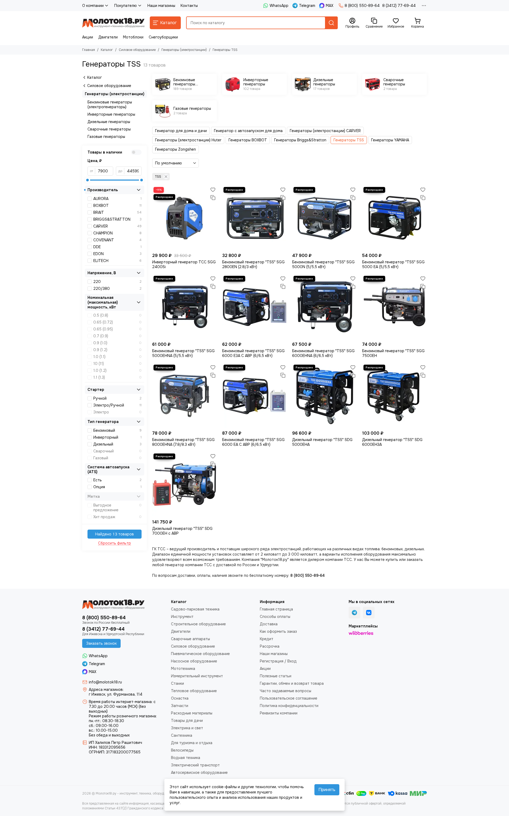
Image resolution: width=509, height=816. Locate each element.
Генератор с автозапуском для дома (248, 130)
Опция (117, 487)
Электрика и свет (187, 728)
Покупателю (125, 5)
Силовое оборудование (137, 50)
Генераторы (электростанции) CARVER (325, 130)
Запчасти (179, 705)
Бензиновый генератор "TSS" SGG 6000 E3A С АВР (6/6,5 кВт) (253, 353)
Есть (117, 480)
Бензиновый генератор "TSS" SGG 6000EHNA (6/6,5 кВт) (323, 353)
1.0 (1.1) (117, 356)
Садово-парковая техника (195, 609)
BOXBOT (117, 205)
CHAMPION (117, 233)
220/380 (117, 288)
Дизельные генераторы (108, 121)
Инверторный (117, 437)
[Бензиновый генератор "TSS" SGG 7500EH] (394, 306)
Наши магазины (161, 5)
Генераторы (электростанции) (184, 50)
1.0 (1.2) (117, 370)
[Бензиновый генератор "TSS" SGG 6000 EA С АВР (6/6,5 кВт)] (254, 395)
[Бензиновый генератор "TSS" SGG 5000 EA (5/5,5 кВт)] (394, 218)
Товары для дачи (187, 720)
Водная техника (185, 757)
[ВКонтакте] (369, 612)
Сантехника (181, 735)
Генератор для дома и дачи (181, 130)
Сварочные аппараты (190, 638)
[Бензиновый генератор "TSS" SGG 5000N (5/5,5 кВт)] (324, 218)
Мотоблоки (133, 37)
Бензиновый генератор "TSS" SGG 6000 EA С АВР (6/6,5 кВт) (253, 442)
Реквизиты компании (278, 713)
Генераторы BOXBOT (248, 140)
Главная (88, 50)
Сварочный (117, 451)
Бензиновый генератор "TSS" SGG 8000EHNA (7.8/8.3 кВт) (183, 442)
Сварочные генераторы (109, 129)
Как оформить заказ (278, 631)
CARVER (117, 226)
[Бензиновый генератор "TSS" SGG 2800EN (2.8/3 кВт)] (254, 218)
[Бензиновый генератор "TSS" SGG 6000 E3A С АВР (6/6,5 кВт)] (254, 306)
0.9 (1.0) (117, 343)
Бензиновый (117, 430)
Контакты (189, 5)
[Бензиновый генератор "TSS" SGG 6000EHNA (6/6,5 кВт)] (324, 306)
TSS (158, 176)
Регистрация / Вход (278, 661)
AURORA (117, 198)
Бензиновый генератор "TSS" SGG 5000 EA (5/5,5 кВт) (393, 264)
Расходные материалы (191, 713)
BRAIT (117, 212)
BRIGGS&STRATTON (117, 219)
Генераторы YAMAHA (390, 140)
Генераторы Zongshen (175, 149)
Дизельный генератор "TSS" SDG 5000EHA (322, 442)
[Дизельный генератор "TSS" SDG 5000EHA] (324, 395)
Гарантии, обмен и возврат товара (292, 683)
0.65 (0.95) (117, 329)
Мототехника (183, 668)
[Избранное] (213, 190)
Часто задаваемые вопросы (285, 690)
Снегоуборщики (163, 37)
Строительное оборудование (198, 624)
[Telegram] (354, 612)
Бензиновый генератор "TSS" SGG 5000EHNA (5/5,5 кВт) (183, 353)
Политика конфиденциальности (289, 705)
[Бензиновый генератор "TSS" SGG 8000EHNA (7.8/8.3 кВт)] (184, 395)
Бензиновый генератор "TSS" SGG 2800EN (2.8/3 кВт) (253, 264)
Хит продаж (117, 516)
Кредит (266, 638)
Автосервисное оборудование (199, 772)
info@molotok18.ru (105, 682)
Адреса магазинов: (106, 689)
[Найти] (331, 22)
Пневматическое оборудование (200, 653)
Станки (177, 683)
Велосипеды (182, 750)
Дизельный (117, 444)
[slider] (87, 180)
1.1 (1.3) (117, 377)
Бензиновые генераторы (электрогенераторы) (109, 104)
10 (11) (117, 363)
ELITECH (117, 260)
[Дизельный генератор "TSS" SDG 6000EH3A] (394, 395)
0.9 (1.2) (117, 349)
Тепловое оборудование (194, 690)
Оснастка (179, 698)
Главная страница (276, 609)
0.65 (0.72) (117, 322)
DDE (117, 247)
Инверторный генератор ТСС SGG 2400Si (184, 264)
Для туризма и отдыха (191, 742)
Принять (326, 789)
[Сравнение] (213, 198)
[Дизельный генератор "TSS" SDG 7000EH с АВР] (184, 484)
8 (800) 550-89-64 (362, 5)
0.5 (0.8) (117, 315)
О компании (93, 5)
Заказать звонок (101, 643)
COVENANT (117, 240)
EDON (117, 253)
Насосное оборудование (194, 661)
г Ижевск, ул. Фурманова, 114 (115, 694)
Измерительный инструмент (197, 676)
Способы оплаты (275, 616)
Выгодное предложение (117, 507)
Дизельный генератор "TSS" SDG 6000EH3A (392, 442)
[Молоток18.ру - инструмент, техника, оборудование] (113, 23)
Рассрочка (269, 646)
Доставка (269, 624)
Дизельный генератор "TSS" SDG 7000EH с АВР (182, 531)
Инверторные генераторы (111, 114)
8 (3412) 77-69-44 (399, 5)
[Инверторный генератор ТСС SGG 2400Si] (184, 218)
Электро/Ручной (117, 405)
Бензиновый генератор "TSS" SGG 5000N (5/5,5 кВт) (323, 264)
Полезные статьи (275, 676)
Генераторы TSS (349, 140)
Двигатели (108, 37)
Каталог (107, 50)
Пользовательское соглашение (288, 698)
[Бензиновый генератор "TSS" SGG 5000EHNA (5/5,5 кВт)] (184, 306)
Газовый (117, 458)
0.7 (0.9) (117, 336)
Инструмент (182, 616)
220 (117, 281)
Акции (87, 37)
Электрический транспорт (195, 765)
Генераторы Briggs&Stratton (300, 140)
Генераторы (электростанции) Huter (188, 140)
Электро (117, 412)
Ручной (117, 398)
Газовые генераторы (106, 136)
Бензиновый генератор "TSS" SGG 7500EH (393, 353)
